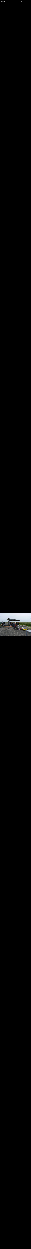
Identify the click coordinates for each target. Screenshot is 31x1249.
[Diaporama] (21, 2)
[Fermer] (29, 2)
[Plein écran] (25, 2)
